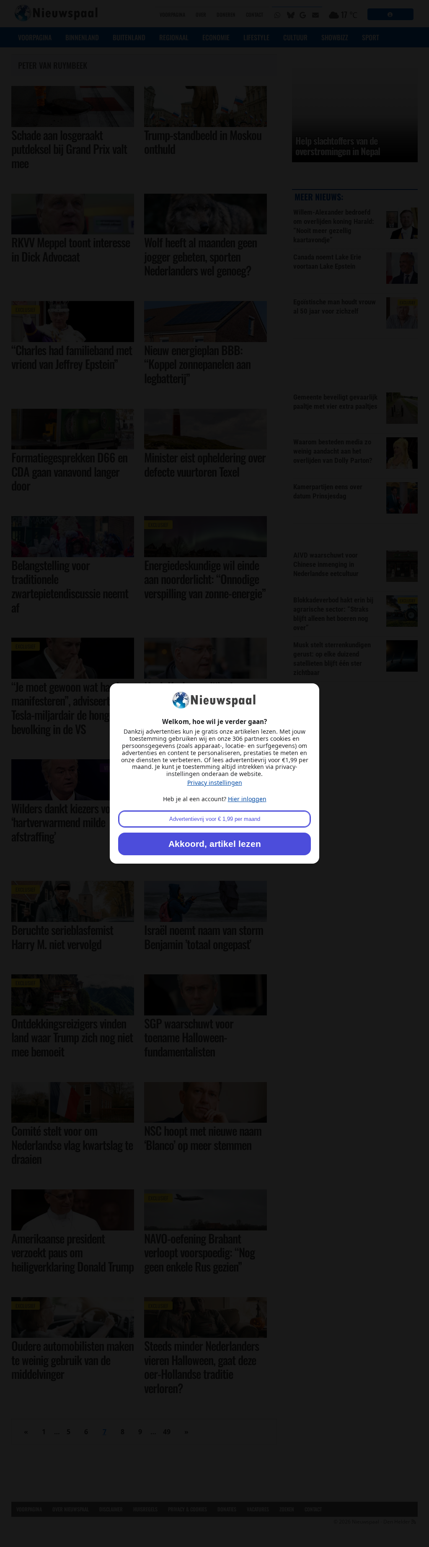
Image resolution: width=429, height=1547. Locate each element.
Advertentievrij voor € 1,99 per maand (214, 819)
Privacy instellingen (214, 782)
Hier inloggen (247, 799)
